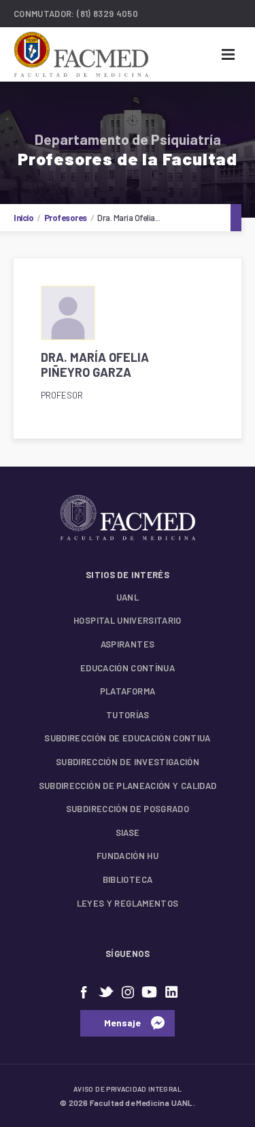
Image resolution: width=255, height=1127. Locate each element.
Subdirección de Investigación (127, 761)
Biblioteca (128, 879)
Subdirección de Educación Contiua (127, 738)
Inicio (23, 217)
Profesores (65, 217)
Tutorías (127, 714)
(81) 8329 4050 (107, 13)
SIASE (128, 832)
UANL (127, 597)
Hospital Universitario (127, 620)
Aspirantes (128, 644)
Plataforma (128, 691)
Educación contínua (127, 667)
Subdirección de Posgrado (127, 808)
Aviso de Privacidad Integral (127, 1089)
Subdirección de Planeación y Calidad (128, 785)
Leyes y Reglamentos (128, 903)
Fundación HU (127, 855)
